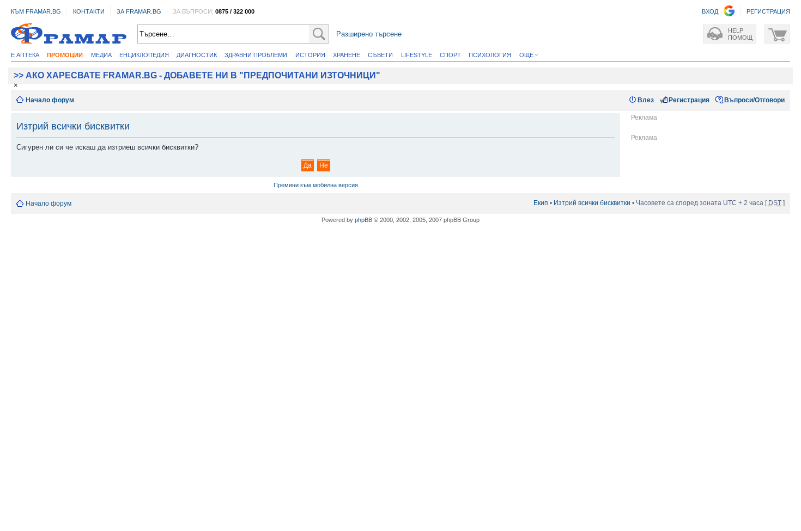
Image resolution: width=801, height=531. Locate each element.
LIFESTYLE (416, 55)
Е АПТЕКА (25, 55)
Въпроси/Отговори (754, 100)
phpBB (363, 220)
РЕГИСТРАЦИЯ (768, 11)
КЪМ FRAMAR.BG (36, 11)
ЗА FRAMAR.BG (139, 11)
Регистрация (689, 100)
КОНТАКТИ (89, 11)
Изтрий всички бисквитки (592, 203)
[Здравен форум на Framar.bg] (68, 34)
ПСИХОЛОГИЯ (490, 55)
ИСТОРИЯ (310, 55)
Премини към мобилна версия (316, 185)
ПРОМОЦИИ (65, 55)
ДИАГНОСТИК (197, 55)
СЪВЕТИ (380, 55)
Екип (540, 203)
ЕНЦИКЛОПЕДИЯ (144, 55)
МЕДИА (101, 55)
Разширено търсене (369, 34)
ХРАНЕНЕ (346, 55)
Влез (646, 100)
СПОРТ (450, 55)
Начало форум (50, 100)
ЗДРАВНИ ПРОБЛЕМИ (255, 55)
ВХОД (710, 11)
